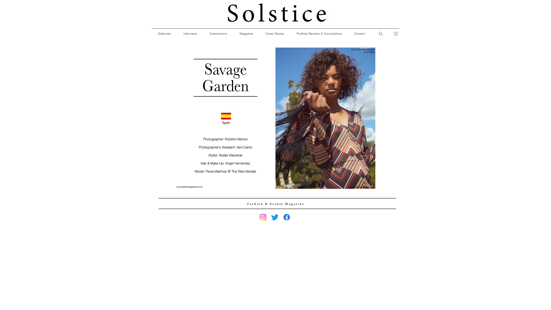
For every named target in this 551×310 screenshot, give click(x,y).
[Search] (380, 34)
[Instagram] (395, 33)
